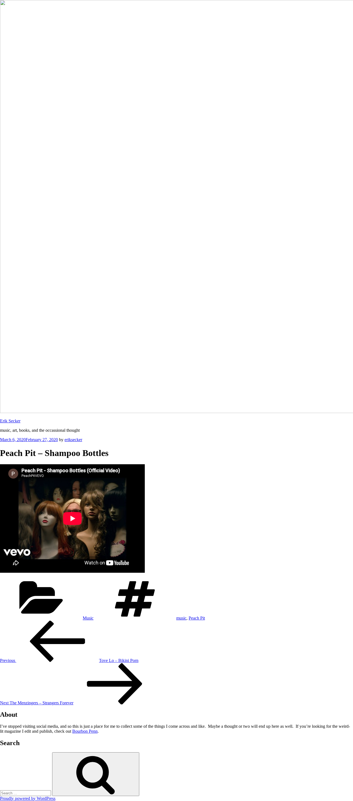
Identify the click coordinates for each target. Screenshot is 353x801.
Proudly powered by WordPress (27, 798)
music (181, 618)
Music (88, 618)
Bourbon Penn (85, 731)
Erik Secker (10, 421)
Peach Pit (197, 618)
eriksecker (73, 439)
